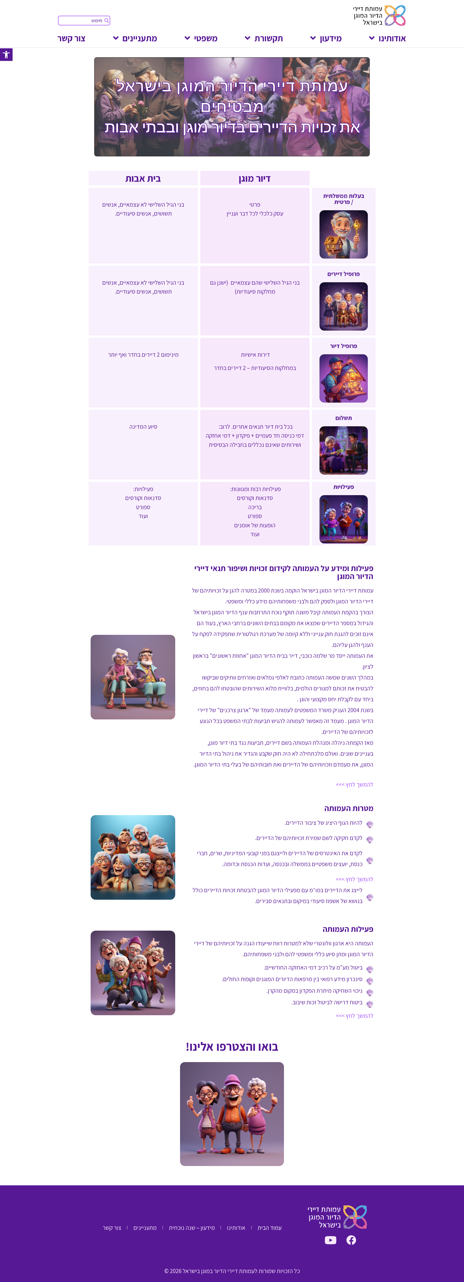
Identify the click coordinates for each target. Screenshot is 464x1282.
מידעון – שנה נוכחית (192, 1227)
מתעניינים (140, 38)
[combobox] (84, 20)
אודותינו (392, 38)
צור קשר (71, 38)
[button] (6, 54)
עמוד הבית (270, 1227)
